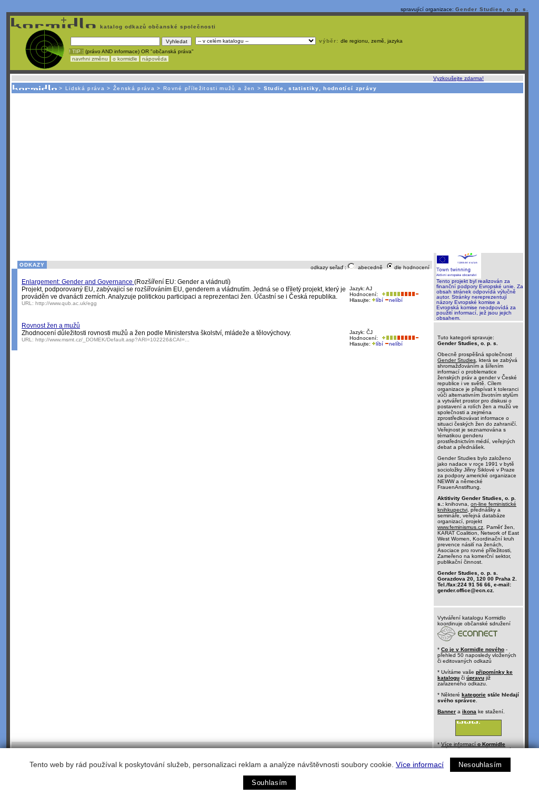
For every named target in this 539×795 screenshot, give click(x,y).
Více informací (420, 764)
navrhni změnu (90, 59)
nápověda (154, 59)
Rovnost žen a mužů (51, 325)
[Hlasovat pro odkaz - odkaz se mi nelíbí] (409, 294)
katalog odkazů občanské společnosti (157, 27)
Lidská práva (85, 88)
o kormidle (125, 59)
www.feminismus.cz (460, 527)
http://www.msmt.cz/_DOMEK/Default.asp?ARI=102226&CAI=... (112, 339)
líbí (379, 300)
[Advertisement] (266, 172)
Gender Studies (456, 360)
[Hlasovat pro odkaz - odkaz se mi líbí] (390, 294)
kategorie (474, 695)
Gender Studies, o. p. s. (491, 9)
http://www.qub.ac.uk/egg (66, 303)
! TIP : (76, 51)
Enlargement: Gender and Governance (78, 282)
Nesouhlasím (480, 765)
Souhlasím (269, 783)
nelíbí (396, 300)
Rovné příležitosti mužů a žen (209, 88)
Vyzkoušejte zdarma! (458, 78)
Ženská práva (134, 88)
